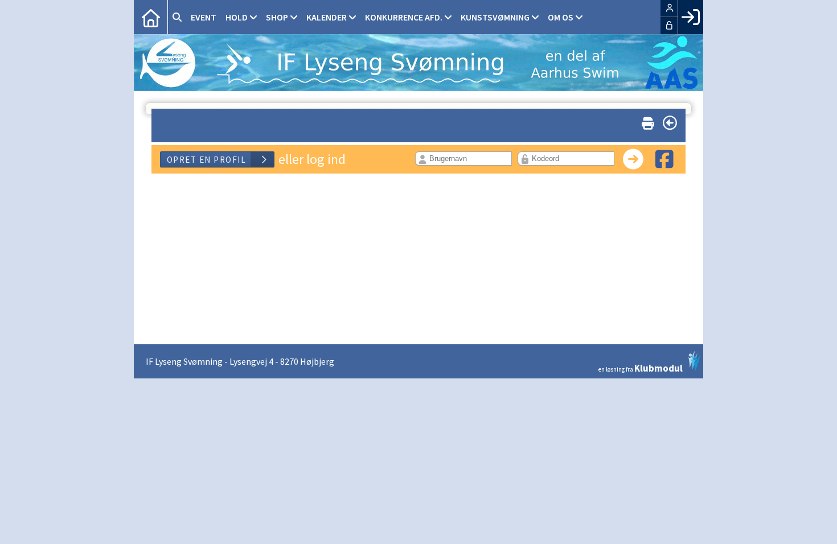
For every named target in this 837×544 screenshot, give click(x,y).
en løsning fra (640, 367)
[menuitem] (151, 17)
